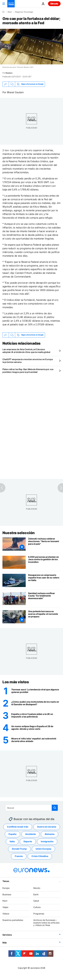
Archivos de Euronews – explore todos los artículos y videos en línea (46, 923)
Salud (36, 901)
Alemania (49, 834)
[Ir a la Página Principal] (11, 3)
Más (4, 942)
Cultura (37, 907)
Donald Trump (19, 849)
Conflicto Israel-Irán (17, 827)
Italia (12, 841)
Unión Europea (43, 849)
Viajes (5, 907)
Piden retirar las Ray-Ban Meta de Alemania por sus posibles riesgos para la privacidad (28, 370)
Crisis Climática (39, 856)
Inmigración (47, 841)
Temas (5, 881)
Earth (36, 894)
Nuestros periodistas (12, 920)
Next (10, 12)
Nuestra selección (18, 533)
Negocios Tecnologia (24, 12)
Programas (38, 913)
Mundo (36, 888)
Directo (54, 3)
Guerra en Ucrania (46, 827)
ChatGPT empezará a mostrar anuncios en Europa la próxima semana (27, 360)
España (12, 834)
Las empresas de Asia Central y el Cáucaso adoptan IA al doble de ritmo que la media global (26, 350)
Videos (5, 913)
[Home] (3, 12)
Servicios (7, 934)
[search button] (55, 808)
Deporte (28, 841)
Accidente (30, 834)
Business (6, 894)
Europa (5, 888)
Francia (19, 856)
